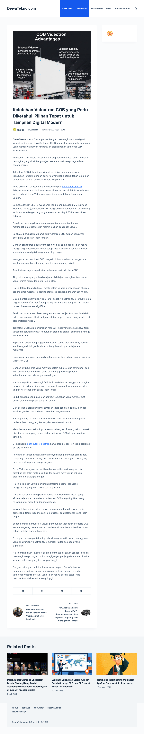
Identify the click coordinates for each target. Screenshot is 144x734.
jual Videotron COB (72, 186)
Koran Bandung (122, 8)
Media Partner (54, 708)
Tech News (82, 8)
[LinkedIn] (81, 591)
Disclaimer (39, 708)
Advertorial (67, 8)
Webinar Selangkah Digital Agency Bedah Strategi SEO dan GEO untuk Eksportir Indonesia (71, 683)
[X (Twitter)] (42, 591)
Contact (26, 708)
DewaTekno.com (21, 8)
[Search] (136, 8)
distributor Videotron (38, 443)
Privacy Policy (19, 712)
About (15, 708)
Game (108, 8)
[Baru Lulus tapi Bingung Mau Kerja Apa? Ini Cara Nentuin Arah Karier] (116, 664)
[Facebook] (22, 591)
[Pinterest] (62, 591)
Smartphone (97, 8)
